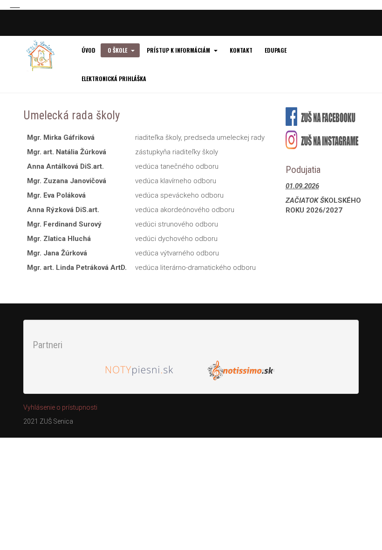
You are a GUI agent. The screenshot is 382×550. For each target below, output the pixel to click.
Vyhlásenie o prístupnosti (60, 407)
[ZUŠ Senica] (45, 55)
